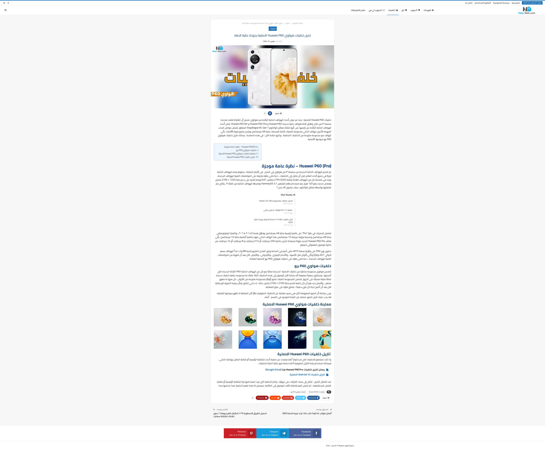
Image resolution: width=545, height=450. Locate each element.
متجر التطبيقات (358, 10)
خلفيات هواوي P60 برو (246, 150)
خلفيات (391, 10)
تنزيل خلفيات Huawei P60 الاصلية (241, 157)
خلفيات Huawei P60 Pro (317, 392)
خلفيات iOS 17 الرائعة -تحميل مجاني (278, 210)
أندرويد (413, 10)
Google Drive (273, 369)
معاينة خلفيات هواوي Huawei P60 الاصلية (237, 153)
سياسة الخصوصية (501, 3)
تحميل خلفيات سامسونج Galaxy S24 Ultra (276, 201)
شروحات (427, 10)
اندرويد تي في (375, 10)
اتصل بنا (468, 3)
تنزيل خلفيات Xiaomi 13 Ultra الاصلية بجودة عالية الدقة (273, 221)
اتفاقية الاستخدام (483, 3)
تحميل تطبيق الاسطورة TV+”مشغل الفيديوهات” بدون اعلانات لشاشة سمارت (240, 414)
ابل (402, 10)
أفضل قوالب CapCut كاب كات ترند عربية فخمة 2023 (307, 413)
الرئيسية (516, 3)
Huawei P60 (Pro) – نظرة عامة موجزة (240, 147)
